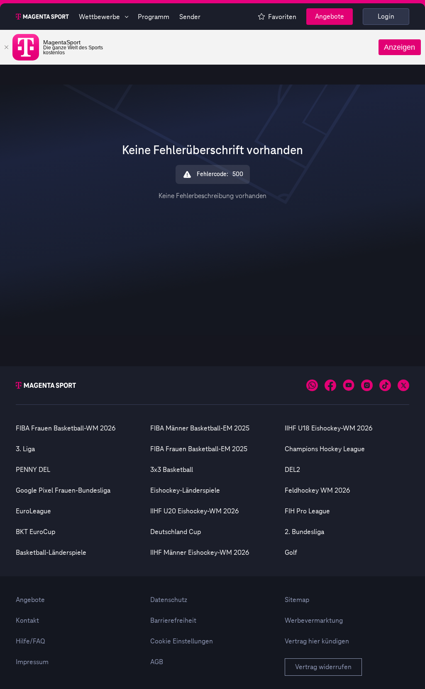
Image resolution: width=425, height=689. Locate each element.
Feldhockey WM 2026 (317, 490)
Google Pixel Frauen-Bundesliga (63, 490)
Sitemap (297, 600)
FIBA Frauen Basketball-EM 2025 (198, 449)
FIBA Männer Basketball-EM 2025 (199, 428)
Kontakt (27, 620)
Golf (291, 552)
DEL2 (292, 470)
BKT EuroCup (35, 532)
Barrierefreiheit (173, 620)
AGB (156, 662)
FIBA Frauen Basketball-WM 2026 (65, 428)
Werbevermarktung (314, 620)
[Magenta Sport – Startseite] (42, 16)
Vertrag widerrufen (323, 667)
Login (386, 16)
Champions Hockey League (325, 449)
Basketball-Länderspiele (51, 552)
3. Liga (25, 449)
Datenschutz (168, 600)
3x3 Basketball (171, 470)
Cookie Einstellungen (181, 641)
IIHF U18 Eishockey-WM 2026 (328, 428)
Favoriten (282, 17)
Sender (189, 17)
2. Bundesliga (304, 532)
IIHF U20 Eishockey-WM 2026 (194, 511)
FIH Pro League (307, 511)
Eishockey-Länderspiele (185, 490)
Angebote (329, 16)
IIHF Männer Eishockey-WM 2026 (199, 552)
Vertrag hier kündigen (317, 641)
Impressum (32, 662)
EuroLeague (33, 511)
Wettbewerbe (99, 17)
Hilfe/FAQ (30, 641)
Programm (153, 17)
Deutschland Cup (175, 532)
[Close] (6, 47)
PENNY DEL (33, 470)
